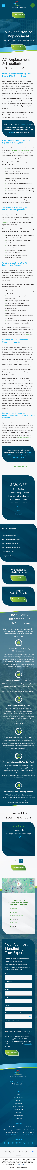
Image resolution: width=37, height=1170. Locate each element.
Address (7, 1005)
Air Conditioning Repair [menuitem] (9, 535)
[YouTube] (20, 1143)
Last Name (8, 982)
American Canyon (17, 916)
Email (18, 510)
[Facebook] (8, 1143)
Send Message (12, 1052)
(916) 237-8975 (12, 125)
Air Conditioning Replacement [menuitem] (11, 547)
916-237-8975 (18, 1084)
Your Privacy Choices (25, 1152)
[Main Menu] (3, 5)
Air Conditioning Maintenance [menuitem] (11, 539)
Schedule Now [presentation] (18, 14)
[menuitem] (18, 1155)
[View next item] (21, 861)
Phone (7, 989)
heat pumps (22, 220)
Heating (18, 1100)
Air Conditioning (18, 1097)
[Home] (18, 5)
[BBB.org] (4, 1143)
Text (18, 507)
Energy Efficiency (18, 1106)
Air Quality (18, 1104)
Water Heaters (18, 1110)
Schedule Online (18, 47)
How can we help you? (12, 1021)
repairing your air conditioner (20, 150)
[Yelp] (28, 1143)
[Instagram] (24, 1143)
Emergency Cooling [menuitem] (8, 556)
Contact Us (18, 1119)
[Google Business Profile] (12, 1143)
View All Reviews (18, 867)
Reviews (18, 1113)
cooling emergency (24, 438)
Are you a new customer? (13, 1013)
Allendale (15, 912)
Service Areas (18, 1116)
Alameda (14, 909)
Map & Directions (11, 1135)
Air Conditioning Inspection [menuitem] (10, 543)
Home (18, 1094)
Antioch (14, 923)
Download (18, 514)
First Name (8, 974)
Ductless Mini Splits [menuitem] (8, 552)
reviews (27, 334)
